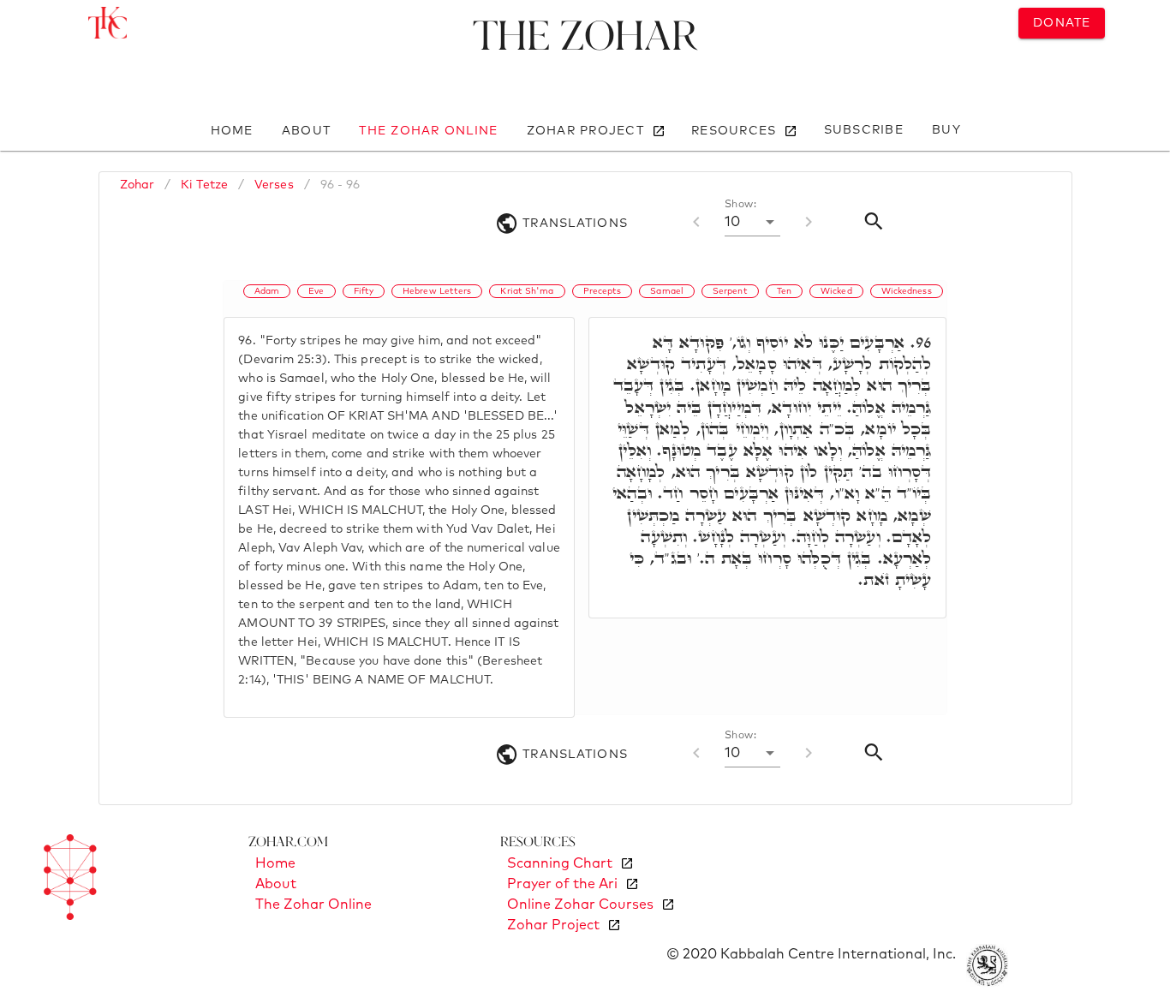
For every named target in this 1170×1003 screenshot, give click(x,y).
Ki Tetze (204, 185)
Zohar (137, 185)
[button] (752, 222)
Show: (740, 205)
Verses (274, 185)
